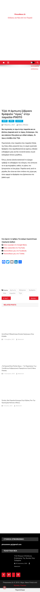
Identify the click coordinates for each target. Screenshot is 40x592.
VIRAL (11, 121)
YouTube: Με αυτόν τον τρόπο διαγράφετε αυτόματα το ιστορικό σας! (8, 298)
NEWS (4, 121)
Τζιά (20, 293)
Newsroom (21, 339)
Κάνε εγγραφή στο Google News (15, 245)
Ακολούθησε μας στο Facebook (15, 251)
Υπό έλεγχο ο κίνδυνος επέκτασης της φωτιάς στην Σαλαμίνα (24, 558)
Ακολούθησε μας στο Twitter (14, 254)
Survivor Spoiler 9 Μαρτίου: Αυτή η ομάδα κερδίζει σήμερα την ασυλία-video (34, 298)
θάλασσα (22, 290)
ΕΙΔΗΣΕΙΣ (19, 121)
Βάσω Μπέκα (23, 125)
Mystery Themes (20, 585)
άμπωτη (13, 290)
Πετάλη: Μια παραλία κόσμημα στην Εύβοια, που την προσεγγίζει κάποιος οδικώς (18, 401)
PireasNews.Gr (20, 14)
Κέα (4, 293)
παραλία (12, 293)
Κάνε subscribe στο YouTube (14, 248)
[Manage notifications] (4, 587)
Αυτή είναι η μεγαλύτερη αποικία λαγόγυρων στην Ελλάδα (18, 335)
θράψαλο (32, 290)
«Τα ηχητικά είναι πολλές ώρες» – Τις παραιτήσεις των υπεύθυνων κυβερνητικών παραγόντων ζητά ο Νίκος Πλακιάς (19, 368)
